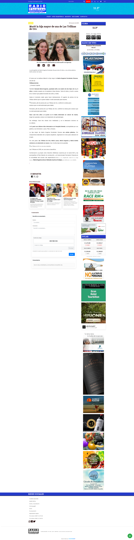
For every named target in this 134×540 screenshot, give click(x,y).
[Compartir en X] (35, 176)
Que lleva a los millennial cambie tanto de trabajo (53, 200)
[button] (84, 1)
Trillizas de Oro (33, 83)
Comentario (35, 225)
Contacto (83, 16)
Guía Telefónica (58, 16)
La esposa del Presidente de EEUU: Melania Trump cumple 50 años (36, 200)
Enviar (71, 254)
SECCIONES (75, 16)
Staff (49, 16)
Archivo (68, 16)
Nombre (34, 220)
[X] (94, 1)
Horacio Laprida (60, 19)
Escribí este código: (38, 237)
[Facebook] (97, 1)
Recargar (71, 248)
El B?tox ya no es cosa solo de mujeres (70, 199)
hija (52, 19)
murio (81, 19)
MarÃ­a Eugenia (71, 19)
